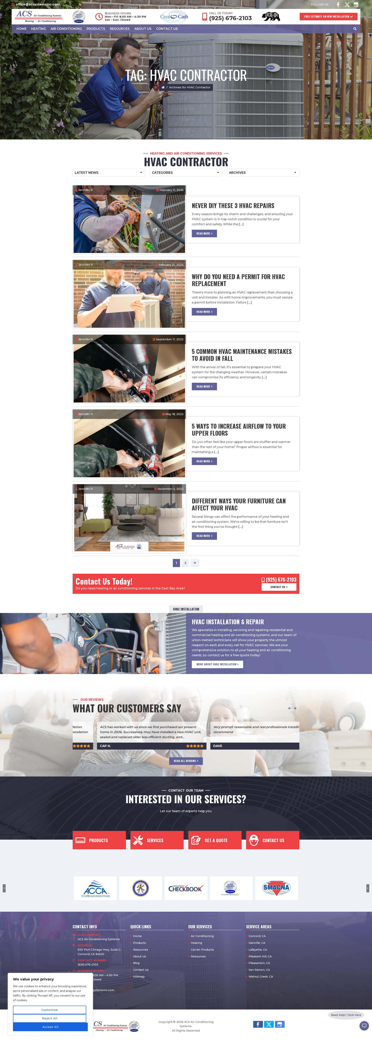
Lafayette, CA (258, 949)
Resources (140, 949)
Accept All (50, 1027)
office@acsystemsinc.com (38, 4)
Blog (136, 963)
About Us (139, 956)
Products (139, 943)
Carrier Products (202, 949)
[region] (50, 1004)
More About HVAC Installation (216, 664)
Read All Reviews (185, 761)
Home (137, 936)
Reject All (49, 1018)
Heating (196, 943)
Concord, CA (257, 936)
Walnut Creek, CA (261, 976)
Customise (49, 1010)
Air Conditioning (202, 936)
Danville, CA (257, 943)
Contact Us (277, 587)
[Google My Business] (356, 4)
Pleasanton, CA (259, 963)
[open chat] (364, 1028)
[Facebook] (338, 4)
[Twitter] (347, 4)
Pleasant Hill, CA (260, 956)
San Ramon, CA (259, 970)
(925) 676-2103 (230, 18)
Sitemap (139, 976)
